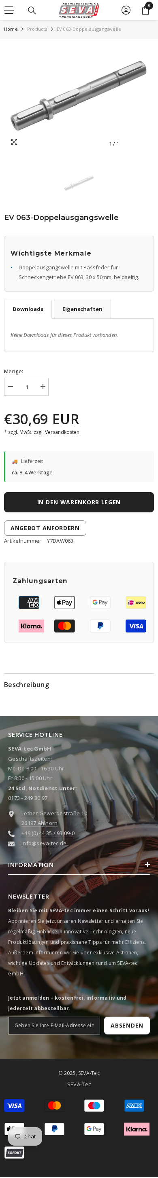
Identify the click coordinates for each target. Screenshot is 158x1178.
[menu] (9, 10)
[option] (79, 97)
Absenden (127, 1025)
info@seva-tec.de (43, 843)
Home (11, 29)
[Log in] (126, 10)
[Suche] (32, 10)
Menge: (13, 371)
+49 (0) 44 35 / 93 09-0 (48, 833)
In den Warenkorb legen (79, 502)
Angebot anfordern (45, 528)
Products (37, 29)
